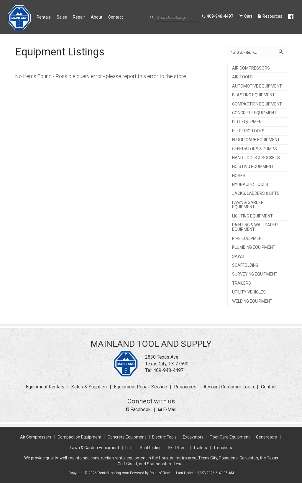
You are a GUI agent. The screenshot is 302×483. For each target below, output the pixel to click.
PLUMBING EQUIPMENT (253, 247)
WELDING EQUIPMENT (252, 301)
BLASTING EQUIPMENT (253, 95)
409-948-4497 (168, 370)
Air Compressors (35, 437)
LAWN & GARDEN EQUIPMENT (248, 204)
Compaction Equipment (79, 437)
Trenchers (222, 447)
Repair (79, 17)
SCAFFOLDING (245, 265)
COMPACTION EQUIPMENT (257, 104)
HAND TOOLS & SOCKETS (256, 158)
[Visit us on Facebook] (291, 16)
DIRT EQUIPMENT (248, 122)
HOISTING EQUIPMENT (253, 166)
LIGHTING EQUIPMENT (252, 216)
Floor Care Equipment (230, 437)
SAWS (238, 256)
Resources (185, 387)
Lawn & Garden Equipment (94, 447)
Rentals (44, 17)
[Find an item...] (281, 51)
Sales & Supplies (89, 387)
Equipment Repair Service (140, 387)
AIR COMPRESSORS (251, 68)
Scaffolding (151, 447)
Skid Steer (177, 447)
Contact (115, 17)
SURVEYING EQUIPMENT (255, 274)
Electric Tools (164, 437)
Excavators (193, 437)
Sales (62, 17)
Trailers (200, 447)
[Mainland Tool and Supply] (126, 375)
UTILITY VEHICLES (249, 292)
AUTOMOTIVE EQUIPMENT (257, 86)
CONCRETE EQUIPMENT (254, 113)
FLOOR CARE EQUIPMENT (256, 140)
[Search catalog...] (152, 18)
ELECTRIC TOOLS (248, 131)
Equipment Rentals (45, 387)
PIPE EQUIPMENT (248, 238)
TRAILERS (241, 283)
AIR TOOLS (242, 77)
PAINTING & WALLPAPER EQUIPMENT (255, 227)
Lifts (129, 447)
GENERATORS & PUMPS (254, 149)
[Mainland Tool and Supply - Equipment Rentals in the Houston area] (19, 29)
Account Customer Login (228, 387)
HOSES (238, 176)
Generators (266, 437)
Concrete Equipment (127, 437)
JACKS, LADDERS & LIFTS (256, 193)
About (96, 17)
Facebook (140, 409)
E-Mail (169, 409)
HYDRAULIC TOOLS (250, 184)
